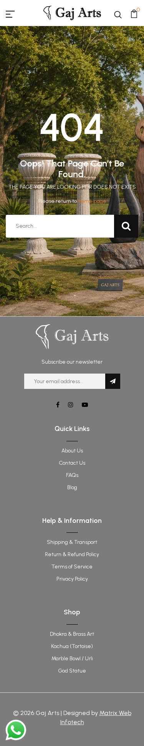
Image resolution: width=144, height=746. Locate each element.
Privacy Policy (72, 579)
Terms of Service (72, 566)
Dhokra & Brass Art (72, 634)
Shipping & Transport (72, 542)
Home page (92, 201)
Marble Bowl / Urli (72, 658)
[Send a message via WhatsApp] (16, 730)
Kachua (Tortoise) (72, 646)
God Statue (72, 671)
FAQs (72, 475)
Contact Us (72, 463)
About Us (72, 450)
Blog (72, 487)
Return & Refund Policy (72, 554)
